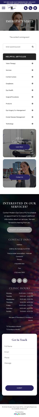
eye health (9, 90)
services (8, 70)
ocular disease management (15, 117)
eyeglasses (9, 83)
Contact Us (19, 177)
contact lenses (11, 77)
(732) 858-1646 (19, 264)
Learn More (19, 147)
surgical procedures (12, 97)
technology (9, 124)
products (9, 104)
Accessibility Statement (19, 409)
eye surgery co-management (15, 110)
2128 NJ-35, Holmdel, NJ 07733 (19, 249)
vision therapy (11, 63)
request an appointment (19, 230)
